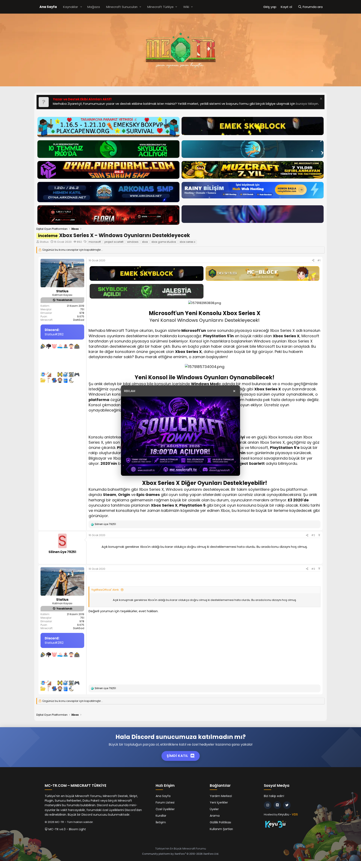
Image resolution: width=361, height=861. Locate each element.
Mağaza (93, 7)
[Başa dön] (319, 535)
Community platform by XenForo (180, 854)
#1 (318, 260)
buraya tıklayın (307, 103)
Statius (44, 242)
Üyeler (214, 809)
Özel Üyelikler (165, 809)
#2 (313, 535)
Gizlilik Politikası (220, 822)
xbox (145, 242)
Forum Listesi (165, 802)
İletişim (161, 822)
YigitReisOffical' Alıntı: (105, 590)
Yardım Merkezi (221, 796)
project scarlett (113, 242)
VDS (295, 814)
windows (133, 242)
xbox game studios (163, 242)
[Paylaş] (313, 260)
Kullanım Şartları (221, 829)
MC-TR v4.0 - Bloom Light (67, 829)
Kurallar (161, 816)
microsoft (95, 242)
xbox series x (187, 242)
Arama (215, 816)
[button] (81, 7)
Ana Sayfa (48, 7)
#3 (313, 569)
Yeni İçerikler (219, 802)
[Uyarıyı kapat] (320, 99)
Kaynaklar (70, 7)
